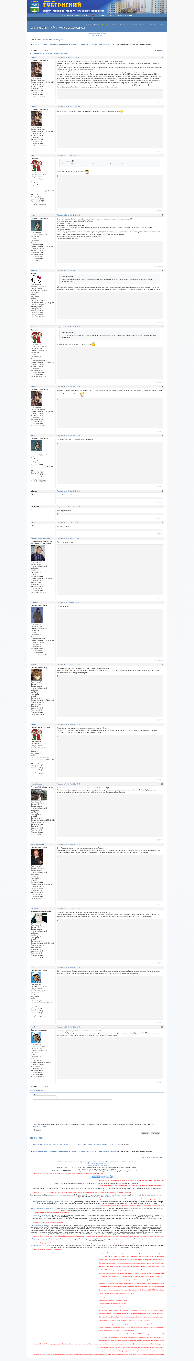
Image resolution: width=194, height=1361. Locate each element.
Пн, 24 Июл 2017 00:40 (72, 784)
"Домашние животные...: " (107, 1197)
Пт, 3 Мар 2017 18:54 (72, 602)
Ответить (159, 50)
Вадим (33, 664)
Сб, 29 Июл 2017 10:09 (72, 1027)
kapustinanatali (37, 784)
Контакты (128, 15)
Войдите (45, 40)
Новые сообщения (71, 1162)
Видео (119, 15)
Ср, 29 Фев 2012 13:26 (72, 327)
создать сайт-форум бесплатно (152, 1157)
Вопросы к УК (103, 1162)
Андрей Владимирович (40, 538)
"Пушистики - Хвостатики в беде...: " (43, 1208)
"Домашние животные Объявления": (43, 1245)
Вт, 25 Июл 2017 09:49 (72, 844)
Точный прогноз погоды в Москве (97, 1163)
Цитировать (159, 102)
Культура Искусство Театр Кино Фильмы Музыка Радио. (95, 1144)
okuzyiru (34, 908)
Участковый (113, 1162)
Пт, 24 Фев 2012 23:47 (72, 106)
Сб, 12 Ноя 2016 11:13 (72, 522)
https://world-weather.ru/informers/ (97, 1165)
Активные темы (97, 19)
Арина (33, 724)
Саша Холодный (37, 844)
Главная (88, 25)
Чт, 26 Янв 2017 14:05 (72, 538)
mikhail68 (34, 602)
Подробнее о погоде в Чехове (97, 33)
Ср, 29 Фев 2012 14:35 (72, 436)
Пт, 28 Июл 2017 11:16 (72, 967)
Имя (34, 1094)
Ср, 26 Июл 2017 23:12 (72, 908)
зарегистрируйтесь (57, 40)
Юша (33, 215)
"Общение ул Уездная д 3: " (40, 1239)
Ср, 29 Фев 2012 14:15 (72, 386)
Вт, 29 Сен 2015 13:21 (72, 507)
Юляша (34, 270)
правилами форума (39, 1126)
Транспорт (123, 1162)
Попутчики (133, 1162)
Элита (33, 57)
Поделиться (61, 57)
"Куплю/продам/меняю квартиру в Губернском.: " (48, 1202)
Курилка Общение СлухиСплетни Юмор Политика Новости (94, 44)
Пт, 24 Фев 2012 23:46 (72, 57)
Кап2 (33, 967)
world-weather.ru (97, 35)
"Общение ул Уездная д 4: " (42, 1215)
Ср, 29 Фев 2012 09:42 (72, 215)
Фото (112, 15)
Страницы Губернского (88, 1162)
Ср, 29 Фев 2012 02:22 (72, 155)
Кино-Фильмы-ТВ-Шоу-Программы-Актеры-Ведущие (50, 1144)
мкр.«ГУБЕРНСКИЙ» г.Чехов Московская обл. (51, 44)
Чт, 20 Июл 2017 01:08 (72, 724)
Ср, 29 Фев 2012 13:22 (72, 270)
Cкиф (33, 155)
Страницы (102, 15)
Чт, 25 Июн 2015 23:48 (72, 491)
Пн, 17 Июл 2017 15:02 (72, 664)
